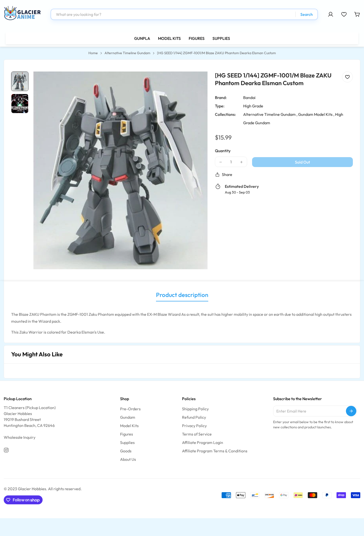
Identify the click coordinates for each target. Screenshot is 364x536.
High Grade (253, 105)
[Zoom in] (197, 81)
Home (93, 53)
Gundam (127, 417)
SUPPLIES (221, 38)
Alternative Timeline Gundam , (270, 114)
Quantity (223, 150)
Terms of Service (197, 434)
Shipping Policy (195, 408)
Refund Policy (194, 417)
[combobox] (184, 14)
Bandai (249, 97)
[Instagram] (6, 450)
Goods (125, 450)
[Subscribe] (351, 411)
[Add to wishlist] (347, 77)
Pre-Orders (130, 408)
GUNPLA (142, 38)
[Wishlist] (344, 14)
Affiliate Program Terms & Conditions (214, 450)
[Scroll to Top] (354, 509)
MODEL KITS (169, 38)
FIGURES (197, 38)
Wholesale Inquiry (19, 437)
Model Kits (129, 425)
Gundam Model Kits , (316, 114)
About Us (128, 459)
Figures (126, 434)
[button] (357, 14)
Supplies (127, 442)
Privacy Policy (194, 425)
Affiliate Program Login (202, 442)
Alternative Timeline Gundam (127, 53)
